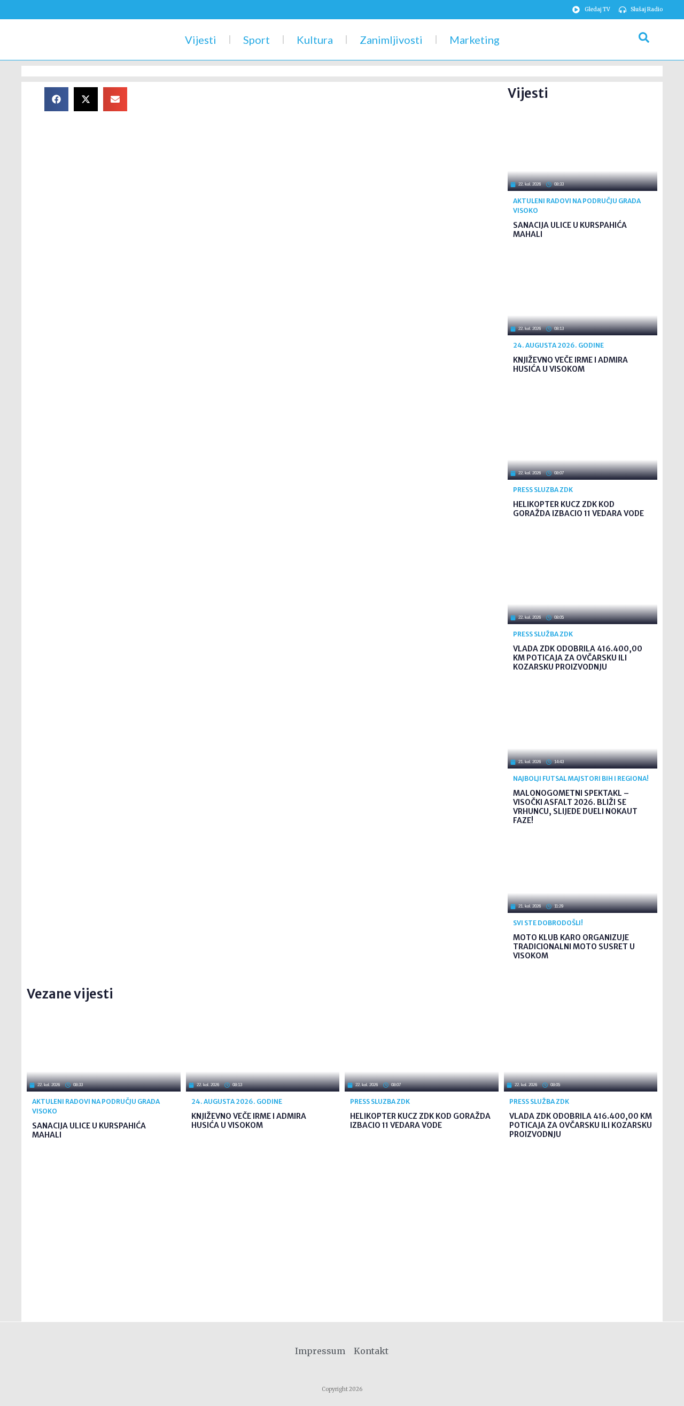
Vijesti (200, 39)
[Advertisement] (326, 162)
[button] (56, 99)
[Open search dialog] (644, 39)
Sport (256, 39)
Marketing (474, 39)
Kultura (315, 39)
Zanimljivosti (391, 39)
